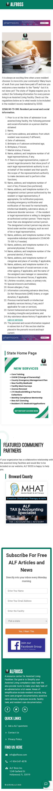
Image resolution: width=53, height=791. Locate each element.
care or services (15, 320)
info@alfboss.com (18, 754)
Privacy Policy (15, 739)
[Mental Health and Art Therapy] (26, 500)
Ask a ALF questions (18, 726)
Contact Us (13, 732)
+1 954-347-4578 (18, 761)
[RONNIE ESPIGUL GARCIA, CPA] (26, 522)
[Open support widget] (46, 784)
